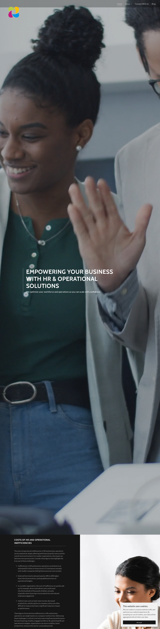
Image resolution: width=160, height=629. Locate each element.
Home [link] (119, 4)
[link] (13, 3)
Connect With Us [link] (142, 4)
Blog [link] (154, 4)
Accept (139, 622)
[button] (128, 4)
